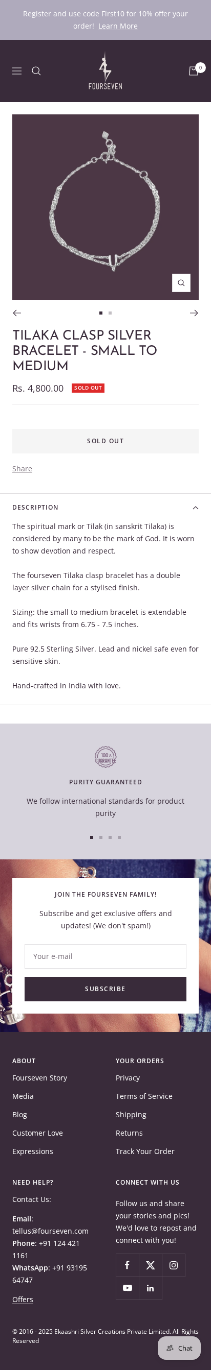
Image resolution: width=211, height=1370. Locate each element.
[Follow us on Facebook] (127, 1265)
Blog (19, 1114)
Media (23, 1096)
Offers (22, 1299)
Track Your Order (145, 1151)
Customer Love (37, 1133)
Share (22, 468)
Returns (129, 1133)
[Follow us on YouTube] (127, 1288)
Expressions (32, 1151)
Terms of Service (144, 1096)
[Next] (194, 313)
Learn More (118, 26)
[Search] (36, 71)
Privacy (128, 1078)
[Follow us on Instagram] (173, 1265)
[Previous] (16, 313)
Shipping (131, 1114)
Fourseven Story (39, 1078)
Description (35, 507)
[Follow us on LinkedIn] (150, 1288)
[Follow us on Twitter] (150, 1265)
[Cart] (193, 71)
